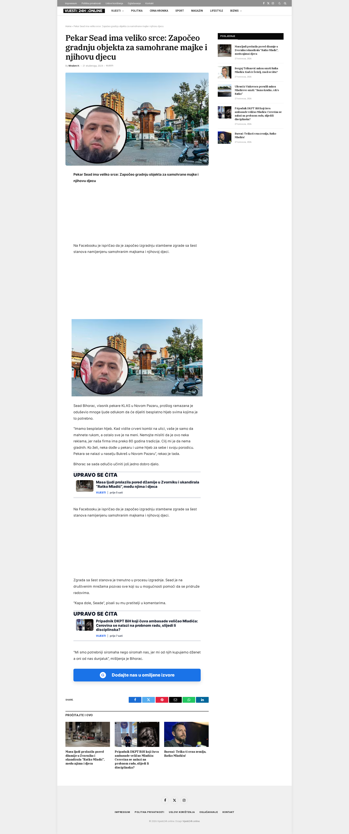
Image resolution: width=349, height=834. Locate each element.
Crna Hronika (159, 10)
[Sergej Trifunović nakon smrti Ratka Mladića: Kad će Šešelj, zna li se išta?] (224, 72)
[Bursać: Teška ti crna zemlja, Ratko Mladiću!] (186, 734)
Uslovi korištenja (114, 3)
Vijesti (116, 10)
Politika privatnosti (91, 3)
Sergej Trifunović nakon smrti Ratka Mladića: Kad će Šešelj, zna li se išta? (256, 70)
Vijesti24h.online (191, 821)
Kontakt (149, 3)
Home (68, 26)
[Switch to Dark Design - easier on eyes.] (280, 3)
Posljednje (227, 36)
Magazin (197, 10)
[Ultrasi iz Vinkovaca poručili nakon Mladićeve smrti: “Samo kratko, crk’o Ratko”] (224, 90)
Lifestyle (216, 10)
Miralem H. (74, 66)
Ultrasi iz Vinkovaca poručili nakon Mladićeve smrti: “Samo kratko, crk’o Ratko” (257, 90)
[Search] (284, 3)
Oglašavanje (134, 3)
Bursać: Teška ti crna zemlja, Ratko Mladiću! (185, 753)
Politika (137, 10)
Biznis (234, 10)
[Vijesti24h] (84, 11)
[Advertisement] (137, 213)
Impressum (71, 3)
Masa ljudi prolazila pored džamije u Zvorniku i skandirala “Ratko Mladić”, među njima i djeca (85, 757)
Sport (179, 10)
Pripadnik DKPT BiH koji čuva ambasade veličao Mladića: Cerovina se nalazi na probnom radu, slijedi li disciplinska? (137, 759)
